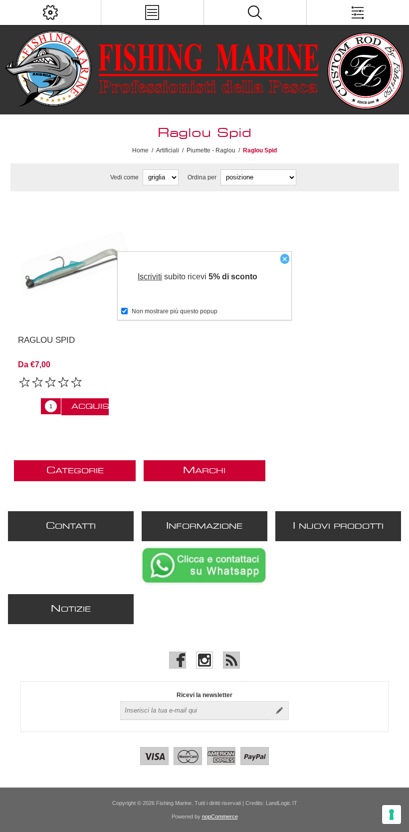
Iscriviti (150, 276)
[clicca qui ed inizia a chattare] (204, 583)
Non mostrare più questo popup (174, 311)
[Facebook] (178, 660)
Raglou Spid (46, 340)
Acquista (90, 406)
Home (140, 150)
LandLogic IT (281, 803)
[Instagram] (204, 660)
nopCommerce (220, 817)
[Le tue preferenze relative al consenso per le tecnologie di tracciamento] (391, 814)
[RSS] (231, 660)
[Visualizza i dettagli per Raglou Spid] (75, 263)
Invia (279, 711)
